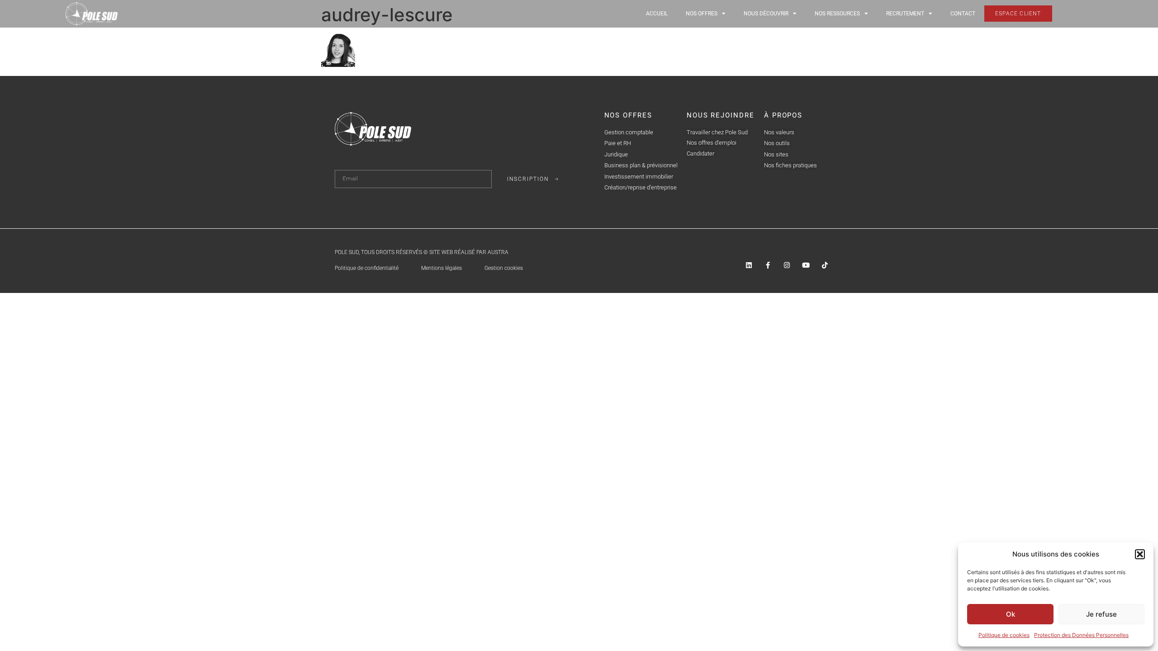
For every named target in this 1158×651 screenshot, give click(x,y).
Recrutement (905, 13)
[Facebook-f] (767, 265)
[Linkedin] (748, 265)
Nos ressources (837, 13)
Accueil (657, 13)
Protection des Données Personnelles (1081, 635)
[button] (1139, 554)
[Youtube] (805, 265)
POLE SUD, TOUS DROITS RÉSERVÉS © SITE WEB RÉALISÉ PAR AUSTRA (421, 252)
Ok (1010, 614)
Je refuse (1101, 614)
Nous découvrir (766, 13)
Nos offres (701, 13)
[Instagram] (786, 265)
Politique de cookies (1004, 635)
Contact (962, 13)
